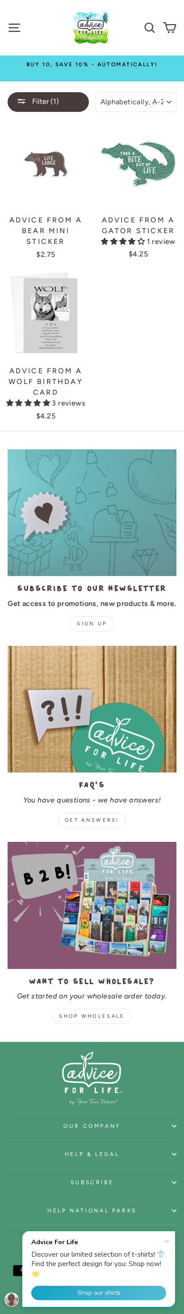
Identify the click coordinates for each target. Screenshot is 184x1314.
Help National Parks (92, 1210)
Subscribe (92, 1182)
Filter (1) (44, 101)
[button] (123, 241)
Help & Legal (92, 1154)
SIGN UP (92, 624)
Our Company (92, 1125)
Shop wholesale (92, 1016)
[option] (92, 64)
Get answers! (92, 820)
